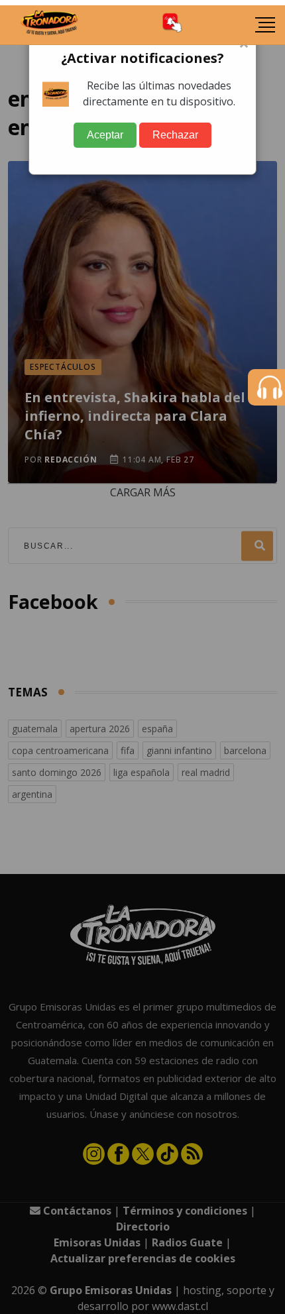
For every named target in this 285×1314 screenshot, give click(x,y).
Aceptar (105, 134)
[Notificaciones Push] (172, 25)
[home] (49, 25)
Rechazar (175, 134)
